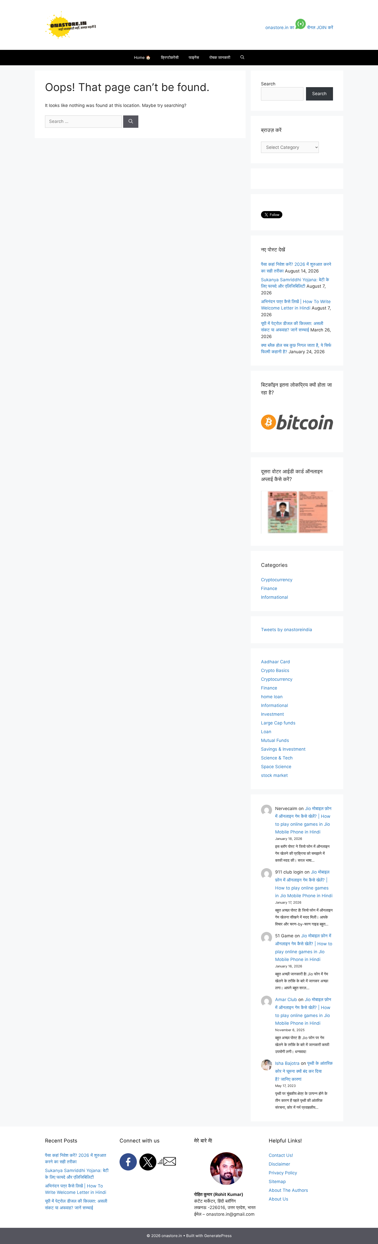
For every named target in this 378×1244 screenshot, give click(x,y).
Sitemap (277, 1181)
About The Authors (288, 1190)
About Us (278, 1199)
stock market (274, 775)
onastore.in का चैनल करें (299, 27)
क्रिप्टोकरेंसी (169, 57)
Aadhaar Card (275, 661)
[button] (242, 57)
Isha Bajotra (287, 1063)
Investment (272, 714)
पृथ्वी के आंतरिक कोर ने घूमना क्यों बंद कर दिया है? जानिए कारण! (304, 1071)
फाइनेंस (194, 57)
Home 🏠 (142, 57)
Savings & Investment (283, 749)
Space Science (276, 766)
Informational (274, 597)
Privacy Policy (283, 1172)
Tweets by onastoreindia (286, 629)
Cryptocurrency (276, 579)
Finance (269, 588)
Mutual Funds (275, 740)
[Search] (130, 121)
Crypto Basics (275, 670)
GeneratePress (218, 1235)
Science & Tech (277, 757)
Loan (266, 731)
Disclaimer (279, 1164)
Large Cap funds (278, 722)
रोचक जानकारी (219, 57)
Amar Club (286, 999)
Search (268, 83)
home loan (272, 696)
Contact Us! (281, 1155)
